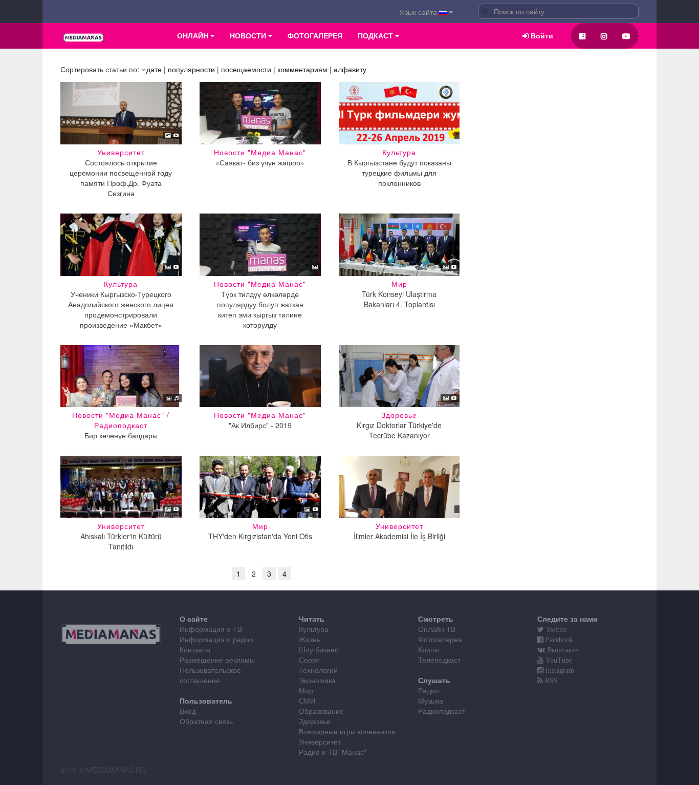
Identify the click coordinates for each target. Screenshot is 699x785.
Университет (320, 741)
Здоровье (315, 721)
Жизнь (309, 639)
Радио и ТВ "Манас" (332, 752)
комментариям (302, 69)
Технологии (318, 670)
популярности (191, 69)
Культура (314, 629)
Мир (306, 690)
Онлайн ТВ (436, 629)
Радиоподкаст (441, 711)
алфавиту (350, 69)
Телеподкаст (439, 659)
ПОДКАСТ (376, 36)
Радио (428, 690)
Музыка (430, 700)
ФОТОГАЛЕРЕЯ (315, 36)
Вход (188, 711)
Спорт (309, 659)
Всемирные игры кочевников (347, 731)
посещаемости (246, 69)
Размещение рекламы (217, 659)
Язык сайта (419, 12)
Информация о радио (216, 639)
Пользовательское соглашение (210, 675)
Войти (541, 36)
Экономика (317, 680)
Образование (321, 711)
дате (154, 69)
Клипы (429, 649)
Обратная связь (206, 721)
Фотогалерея (440, 639)
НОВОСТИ (249, 36)
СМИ (307, 700)
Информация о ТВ (211, 629)
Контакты (195, 649)
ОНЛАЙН (193, 36)
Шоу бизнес (318, 649)
